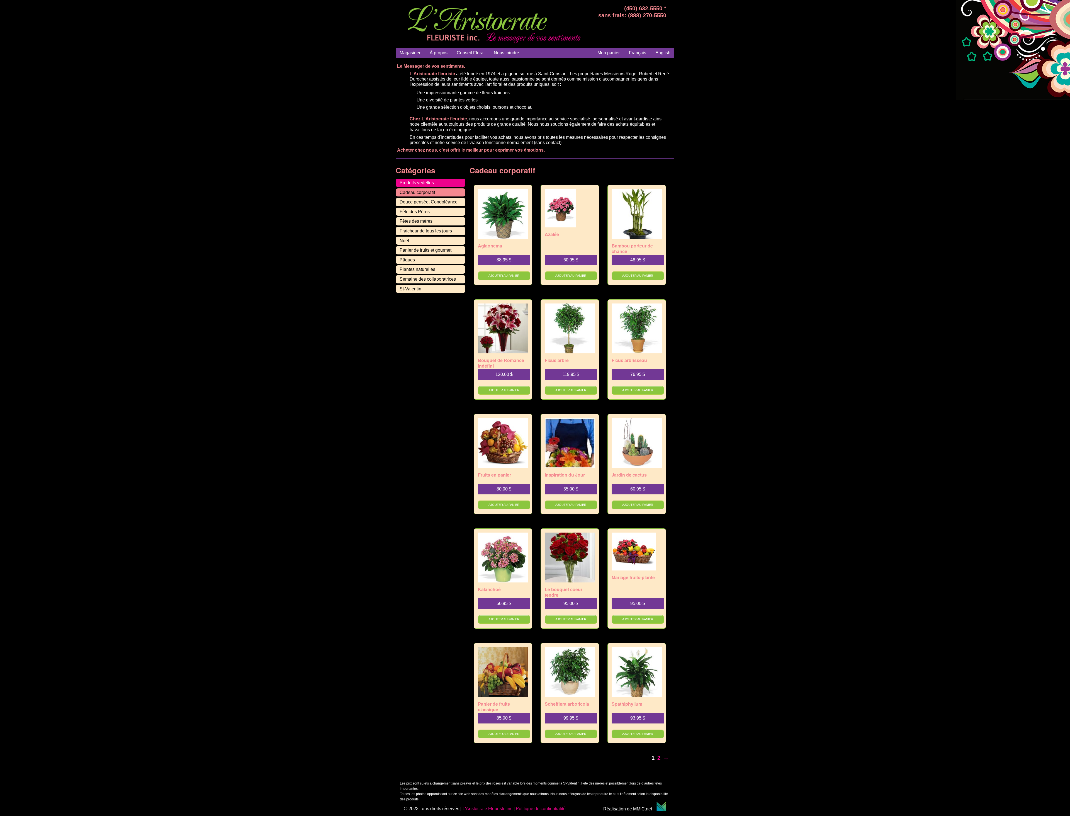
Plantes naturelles (417, 269)
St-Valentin (410, 288)
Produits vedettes (417, 182)
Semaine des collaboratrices (428, 279)
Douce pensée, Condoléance (429, 202)
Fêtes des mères (416, 221)
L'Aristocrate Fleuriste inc (487, 808)
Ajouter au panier (503, 275)
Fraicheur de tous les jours (426, 231)
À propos (439, 52)
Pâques (407, 260)
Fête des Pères (415, 211)
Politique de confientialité (541, 808)
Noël (404, 240)
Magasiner (410, 52)
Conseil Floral (471, 52)
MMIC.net (644, 809)
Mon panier (608, 52)
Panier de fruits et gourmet (425, 250)
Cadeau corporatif (417, 192)
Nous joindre (506, 52)
